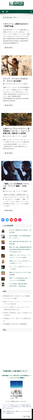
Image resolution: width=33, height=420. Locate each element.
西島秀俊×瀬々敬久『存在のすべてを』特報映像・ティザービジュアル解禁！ (17, 297)
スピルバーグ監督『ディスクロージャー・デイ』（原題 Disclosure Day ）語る (16, 308)
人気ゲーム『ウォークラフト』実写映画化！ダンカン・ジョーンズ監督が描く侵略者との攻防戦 (16, 131)
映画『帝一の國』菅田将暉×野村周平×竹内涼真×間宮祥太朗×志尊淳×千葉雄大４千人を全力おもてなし (20, 249)
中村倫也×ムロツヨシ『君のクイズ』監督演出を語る (17, 319)
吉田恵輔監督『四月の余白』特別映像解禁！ (15, 324)
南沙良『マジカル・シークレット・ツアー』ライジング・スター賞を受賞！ (17, 303)
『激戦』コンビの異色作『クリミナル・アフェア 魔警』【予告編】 (16, 186)
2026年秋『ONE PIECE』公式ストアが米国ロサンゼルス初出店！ (17, 314)
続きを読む (9, 47)
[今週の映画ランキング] (16, 390)
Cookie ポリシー (10, 413)
